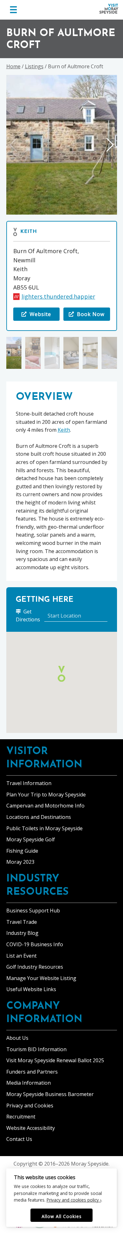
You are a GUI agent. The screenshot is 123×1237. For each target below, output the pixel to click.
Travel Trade (21, 921)
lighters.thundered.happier (58, 296)
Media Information (28, 1082)
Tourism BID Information (36, 1049)
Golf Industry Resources (34, 966)
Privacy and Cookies (29, 1105)
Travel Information (28, 783)
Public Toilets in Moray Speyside (44, 828)
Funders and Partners (32, 1071)
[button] (109, 145)
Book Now (89, 314)
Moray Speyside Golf (30, 839)
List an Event (21, 955)
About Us (17, 1037)
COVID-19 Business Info (34, 944)
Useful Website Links (31, 989)
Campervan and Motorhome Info (45, 805)
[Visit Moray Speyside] (108, 9)
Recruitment (20, 1116)
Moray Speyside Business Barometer (50, 1094)
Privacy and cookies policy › (74, 1200)
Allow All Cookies (62, 1216)
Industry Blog (22, 932)
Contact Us (19, 1139)
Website (37, 316)
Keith (28, 231)
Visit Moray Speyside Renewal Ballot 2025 (55, 1060)
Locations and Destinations (38, 816)
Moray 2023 (20, 861)
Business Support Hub (33, 910)
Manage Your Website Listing (41, 978)
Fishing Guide (22, 850)
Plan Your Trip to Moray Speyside (46, 794)
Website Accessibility (30, 1127)
